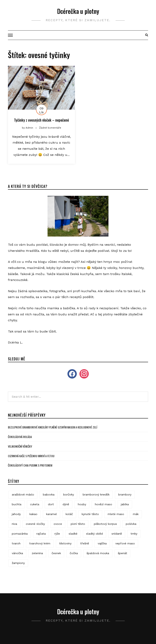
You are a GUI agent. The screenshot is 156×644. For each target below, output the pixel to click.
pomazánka (20, 533)
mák (136, 514)
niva (14, 523)
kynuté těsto (90, 514)
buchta (16, 504)
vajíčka (102, 543)
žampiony (18, 563)
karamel (51, 514)
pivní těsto (78, 523)
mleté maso (116, 514)
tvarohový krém (39, 543)
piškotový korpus (105, 523)
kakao (33, 514)
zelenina (37, 553)
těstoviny (65, 543)
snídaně (117, 533)
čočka (74, 553)
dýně (66, 504)
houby (82, 504)
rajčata (41, 533)
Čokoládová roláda (20, 437)
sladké (73, 533)
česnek (56, 553)
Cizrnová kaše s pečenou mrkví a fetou (31, 456)
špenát (122, 553)
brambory (124, 494)
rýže (57, 533)
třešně (84, 543)
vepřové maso (125, 543)
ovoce (58, 523)
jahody (16, 514)
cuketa (34, 504)
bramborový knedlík (96, 494)
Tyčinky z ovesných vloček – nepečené (41, 120)
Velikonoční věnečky (20, 446)
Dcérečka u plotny (78, 11)
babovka (48, 494)
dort (51, 504)
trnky (134, 533)
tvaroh (16, 543)
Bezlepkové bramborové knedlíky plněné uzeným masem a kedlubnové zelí (52, 427)
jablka (125, 504)
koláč (69, 514)
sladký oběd (94, 533)
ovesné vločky (35, 523)
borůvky (68, 494)
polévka (131, 523)
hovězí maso (103, 504)
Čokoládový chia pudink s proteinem (30, 465)
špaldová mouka (98, 553)
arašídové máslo (23, 494)
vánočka (17, 553)
